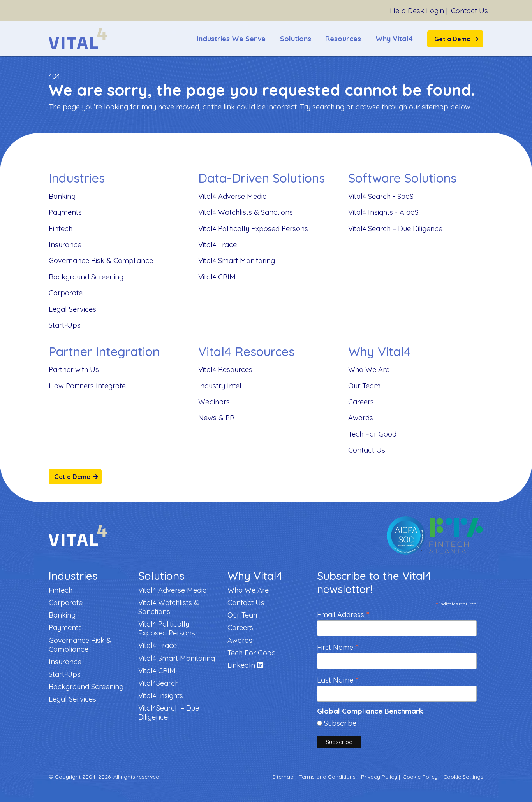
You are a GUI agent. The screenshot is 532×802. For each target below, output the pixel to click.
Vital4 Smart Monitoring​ (236, 260)
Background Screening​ (86, 276)
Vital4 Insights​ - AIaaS (383, 212)
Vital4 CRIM (217, 276)
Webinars (214, 401)
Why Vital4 (394, 38)
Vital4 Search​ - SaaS (381, 196)
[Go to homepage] (78, 38)
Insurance (65, 244)
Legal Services (72, 309)
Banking (62, 196)
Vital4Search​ (158, 683)
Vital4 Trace (217, 244)
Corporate (66, 292)
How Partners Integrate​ (87, 385)
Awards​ (360, 417)
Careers (361, 401)
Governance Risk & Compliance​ (101, 260)
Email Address (343, 614)
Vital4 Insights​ (160, 695)
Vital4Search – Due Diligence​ (168, 712)
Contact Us (469, 10)
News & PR (216, 417)
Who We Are (368, 369)
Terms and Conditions (327, 776)
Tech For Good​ (372, 434)
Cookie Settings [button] (463, 776)
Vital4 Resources (225, 369)
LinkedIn (242, 665)
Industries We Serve (231, 38)
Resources (343, 38)
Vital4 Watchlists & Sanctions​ (245, 212)
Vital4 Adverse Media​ (232, 196)
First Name (338, 646)
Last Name (338, 679)
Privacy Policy (379, 776)
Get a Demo (452, 39)
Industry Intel (219, 385)
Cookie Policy (420, 776)
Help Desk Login (417, 10)
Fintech (60, 228)
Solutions (295, 38)
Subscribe (340, 723)
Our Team (364, 385)
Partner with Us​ (74, 369)
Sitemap (283, 776)
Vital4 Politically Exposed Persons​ (253, 228)
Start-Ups (65, 325)
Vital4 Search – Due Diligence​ (395, 228)
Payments (65, 212)
